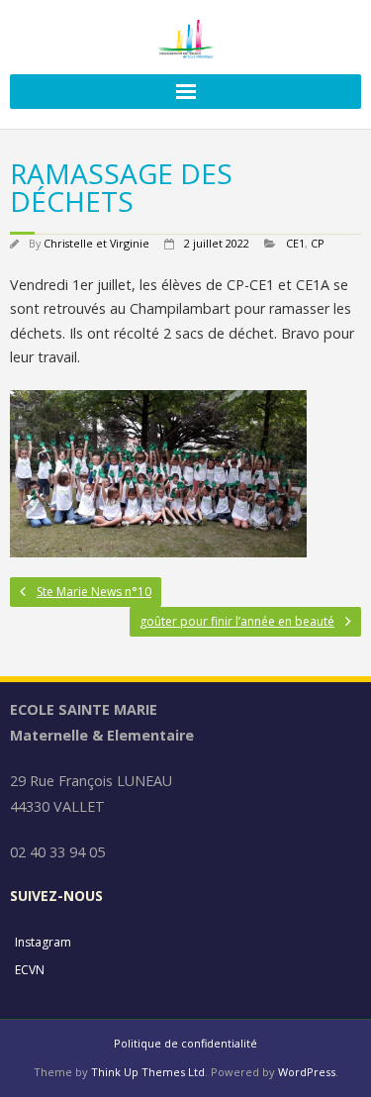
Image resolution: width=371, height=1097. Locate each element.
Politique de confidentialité (185, 1043)
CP (318, 243)
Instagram (43, 942)
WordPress (306, 1071)
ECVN (30, 969)
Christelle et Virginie (96, 243)
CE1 (295, 243)
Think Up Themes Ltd (148, 1071)
